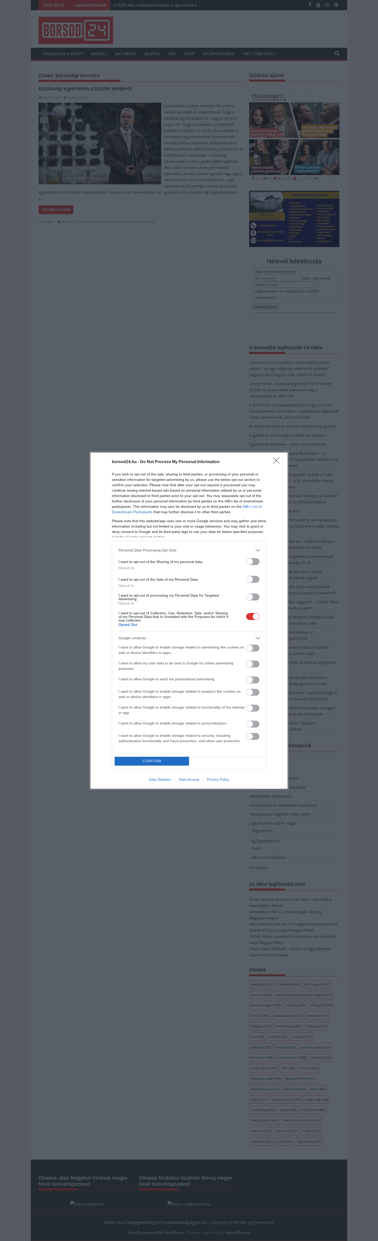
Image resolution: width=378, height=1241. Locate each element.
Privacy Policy (218, 779)
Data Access (189, 779)
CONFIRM (151, 761)
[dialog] (189, 620)
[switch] (252, 561)
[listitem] (189, 550)
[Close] (278, 462)
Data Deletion (160, 779)
